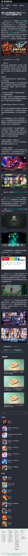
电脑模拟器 (11, 536)
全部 (2, 5)
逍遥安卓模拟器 (6, 1)
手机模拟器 (12, 32)
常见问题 (15, 5)
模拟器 (24, 23)
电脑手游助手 (11, 542)
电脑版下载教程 (5, 8)
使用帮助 (8, 5)
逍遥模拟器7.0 (23, 539)
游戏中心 (23, 533)
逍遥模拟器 (23, 537)
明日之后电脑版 (17, 534)
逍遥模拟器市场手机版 (17, 544)
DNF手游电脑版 (17, 538)
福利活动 (21, 5)
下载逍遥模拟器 (4, 532)
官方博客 (3, 537)
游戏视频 (3, 538)
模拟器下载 (11, 540)
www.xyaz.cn (15, 346)
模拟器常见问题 (11, 538)
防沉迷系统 (14, 554)
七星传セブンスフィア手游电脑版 (15, 209)
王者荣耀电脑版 (17, 532)
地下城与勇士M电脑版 (17, 540)
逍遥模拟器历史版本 (17, 542)
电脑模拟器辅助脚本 (17, 549)
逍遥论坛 (3, 536)
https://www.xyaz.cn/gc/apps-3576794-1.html (12, 352)
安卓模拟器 (17, 31)
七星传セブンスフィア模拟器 (13, 197)
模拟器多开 (11, 539)
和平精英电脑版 (17, 536)
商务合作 (3, 541)
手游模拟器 (20, 21)
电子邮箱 (3, 540)
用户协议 (9, 554)
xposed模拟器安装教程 (17, 546)
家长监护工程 (18, 554)
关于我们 (23, 536)
